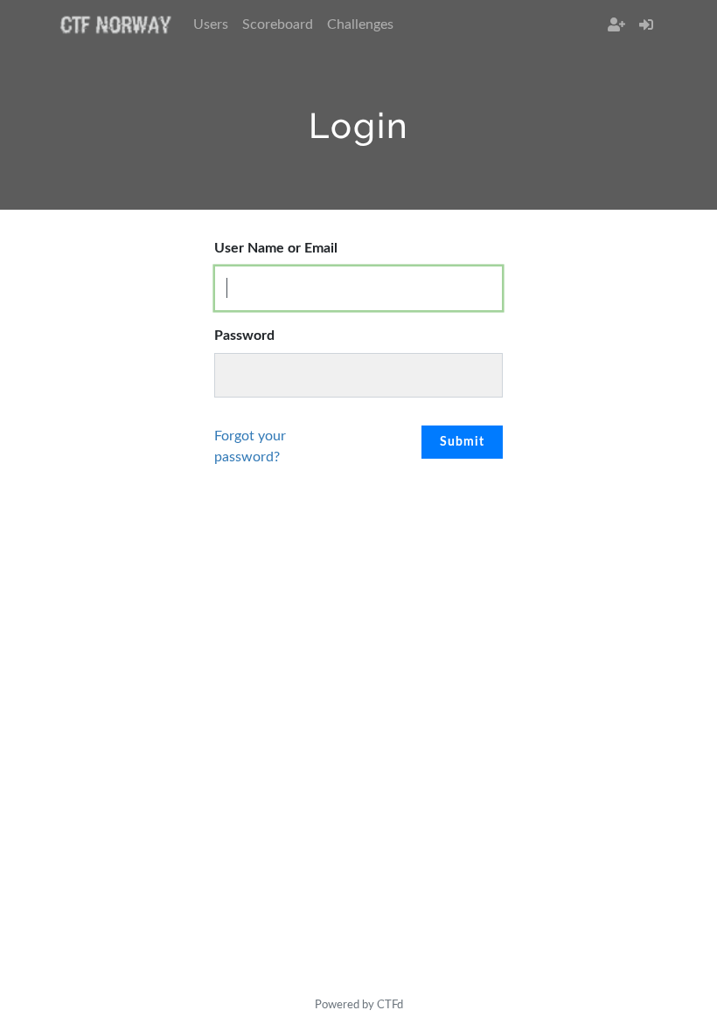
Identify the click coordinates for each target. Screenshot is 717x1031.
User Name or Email (276, 248)
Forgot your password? (250, 446)
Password (244, 336)
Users (210, 24)
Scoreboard (277, 24)
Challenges (360, 24)
